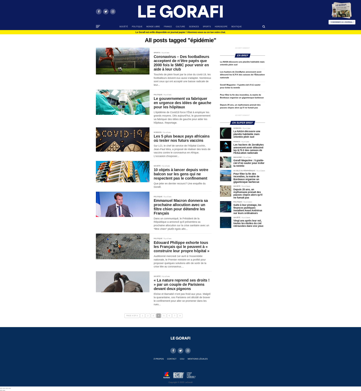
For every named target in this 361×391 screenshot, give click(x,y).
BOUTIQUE (236, 26)
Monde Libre (153, 26)
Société (123, 26)
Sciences (194, 26)
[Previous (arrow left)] (1, 390)
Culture (180, 26)
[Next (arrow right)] (4, 390)
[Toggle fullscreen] (7, 388)
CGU (182, 359)
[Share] (4, 388)
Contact (172, 359)
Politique (137, 26)
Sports (207, 26)
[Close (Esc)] (1, 388)
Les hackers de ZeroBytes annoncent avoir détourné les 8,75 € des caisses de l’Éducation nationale (242, 75)
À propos (159, 359)
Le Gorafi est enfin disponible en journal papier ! (181, 32)
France (168, 26)
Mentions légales (198, 359)
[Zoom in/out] (9, 388)
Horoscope (221, 26)
